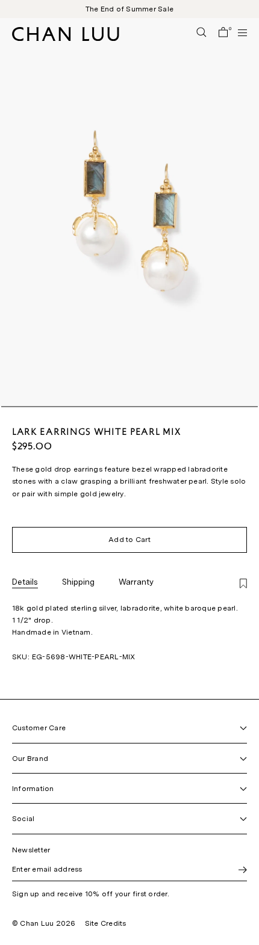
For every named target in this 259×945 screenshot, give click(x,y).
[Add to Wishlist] (243, 584)
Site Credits (105, 923)
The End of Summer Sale (129, 9)
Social (23, 818)
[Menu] (237, 32)
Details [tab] (25, 581)
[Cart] (223, 33)
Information (33, 788)
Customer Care (39, 728)
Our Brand (30, 758)
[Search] (201, 33)
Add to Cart (129, 539)
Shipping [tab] (78, 581)
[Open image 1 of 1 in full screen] (129, 212)
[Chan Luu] (65, 37)
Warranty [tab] (136, 581)
